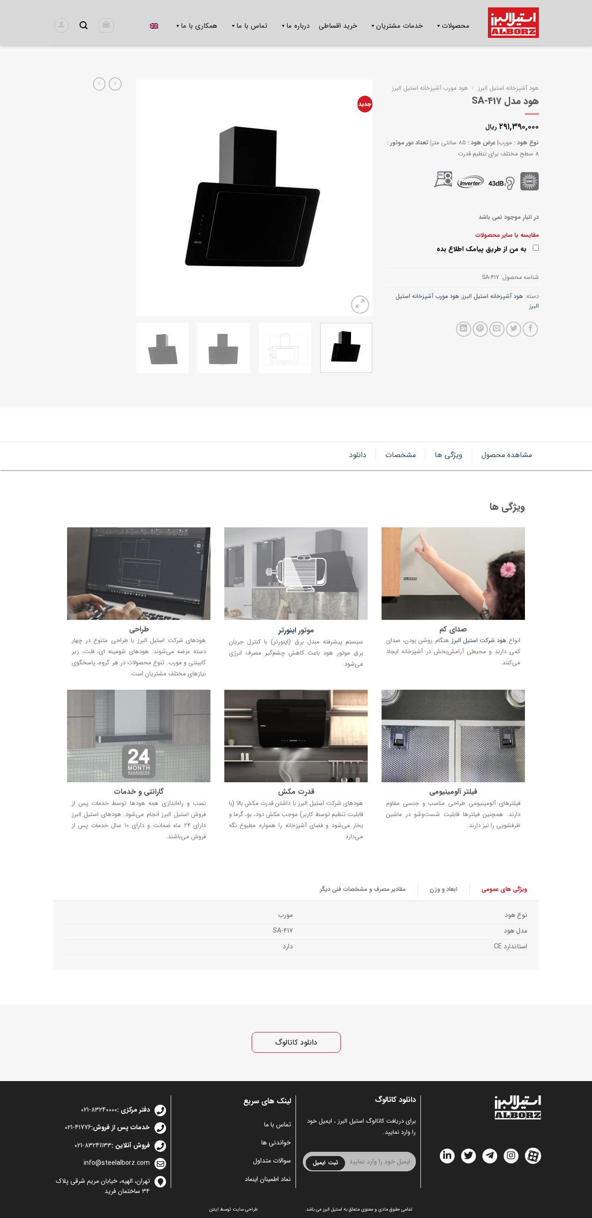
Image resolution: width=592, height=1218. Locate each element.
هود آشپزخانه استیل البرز (508, 88)
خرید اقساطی (338, 25)
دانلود (357, 455)
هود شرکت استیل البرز (478, 641)
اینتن (214, 1209)
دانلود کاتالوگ (296, 1042)
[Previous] (356, 198)
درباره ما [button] (297, 25)
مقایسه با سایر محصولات (507, 235)
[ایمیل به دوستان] (497, 329)
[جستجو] (83, 25)
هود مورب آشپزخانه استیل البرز (430, 88)
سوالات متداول (272, 1161)
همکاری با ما (199, 25)
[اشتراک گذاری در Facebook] (530, 329)
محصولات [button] (455, 25)
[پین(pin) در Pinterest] (480, 329)
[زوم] (360, 305)
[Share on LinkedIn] (463, 329)
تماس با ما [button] (251, 25)
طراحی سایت (245, 1209)
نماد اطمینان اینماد (268, 1179)
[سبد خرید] (106, 25)
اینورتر (287, 631)
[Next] (146, 198)
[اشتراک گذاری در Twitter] (513, 329)
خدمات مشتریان (399, 25)
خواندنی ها (276, 1143)
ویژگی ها (448, 455)
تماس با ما (277, 1124)
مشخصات (400, 455)
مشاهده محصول (506, 455)
